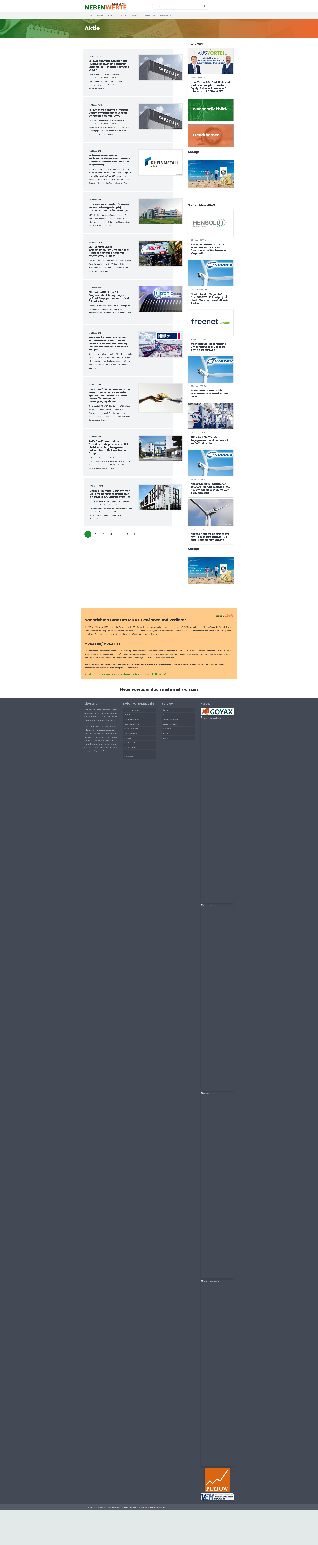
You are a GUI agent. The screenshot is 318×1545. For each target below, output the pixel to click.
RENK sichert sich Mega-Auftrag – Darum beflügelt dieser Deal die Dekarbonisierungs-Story (109, 112)
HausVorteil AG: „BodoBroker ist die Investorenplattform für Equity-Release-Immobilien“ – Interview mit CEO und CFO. (210, 86)
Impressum (167, 715)
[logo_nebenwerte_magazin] (105, 6)
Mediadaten (167, 729)
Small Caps (127, 738)
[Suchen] (205, 6)
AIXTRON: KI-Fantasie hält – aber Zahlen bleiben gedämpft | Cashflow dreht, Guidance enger (109, 207)
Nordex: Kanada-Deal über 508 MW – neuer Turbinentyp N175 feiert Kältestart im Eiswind (210, 536)
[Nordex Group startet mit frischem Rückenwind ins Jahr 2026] (210, 369)
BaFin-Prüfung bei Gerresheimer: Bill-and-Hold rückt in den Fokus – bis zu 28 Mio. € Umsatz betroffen (110, 493)
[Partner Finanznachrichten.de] (217, 809)
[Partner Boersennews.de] (217, 1373)
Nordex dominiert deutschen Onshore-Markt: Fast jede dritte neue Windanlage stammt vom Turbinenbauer (210, 488)
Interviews (127, 752)
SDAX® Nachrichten (131, 733)
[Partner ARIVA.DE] (217, 1185)
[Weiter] (134, 534)
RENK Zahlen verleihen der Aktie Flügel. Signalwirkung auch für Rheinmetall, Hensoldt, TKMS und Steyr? (109, 65)
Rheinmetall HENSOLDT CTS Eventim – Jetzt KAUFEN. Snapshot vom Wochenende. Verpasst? (208, 249)
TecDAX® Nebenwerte (131, 719)
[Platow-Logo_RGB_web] (217, 1480)
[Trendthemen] (210, 136)
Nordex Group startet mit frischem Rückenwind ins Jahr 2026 (209, 393)
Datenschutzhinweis (170, 724)
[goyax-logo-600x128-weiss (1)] (217, 711)
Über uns (166, 710)
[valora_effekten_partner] (217, 1496)
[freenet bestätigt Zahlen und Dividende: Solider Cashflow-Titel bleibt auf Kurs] (210, 323)
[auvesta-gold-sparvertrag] (211, 174)
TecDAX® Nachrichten (131, 724)
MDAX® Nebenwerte (131, 710)
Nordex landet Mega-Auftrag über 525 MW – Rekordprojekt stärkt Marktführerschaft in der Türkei (210, 298)
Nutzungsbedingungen (170, 719)
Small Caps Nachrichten (132, 743)
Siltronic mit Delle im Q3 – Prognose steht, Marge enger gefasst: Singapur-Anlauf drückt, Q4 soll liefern (109, 296)
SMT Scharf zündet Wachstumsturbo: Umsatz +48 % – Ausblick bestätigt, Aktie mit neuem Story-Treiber (110, 251)
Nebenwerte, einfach (159, 689)
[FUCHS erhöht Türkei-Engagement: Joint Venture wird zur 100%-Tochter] (210, 416)
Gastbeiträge (128, 757)
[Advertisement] (74, 1527)
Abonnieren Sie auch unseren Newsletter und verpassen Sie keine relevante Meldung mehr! (125, 674)
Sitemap (165, 738)
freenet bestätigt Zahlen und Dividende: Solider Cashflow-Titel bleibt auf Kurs (209, 346)
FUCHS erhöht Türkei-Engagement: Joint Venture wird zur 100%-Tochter (210, 440)
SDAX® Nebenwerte (131, 729)
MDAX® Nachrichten (131, 715)
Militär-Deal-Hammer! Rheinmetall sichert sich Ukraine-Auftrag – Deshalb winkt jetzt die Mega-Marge (109, 160)
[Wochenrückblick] (210, 110)
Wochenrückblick (130, 747)
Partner (165, 733)
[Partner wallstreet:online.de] (217, 997)
